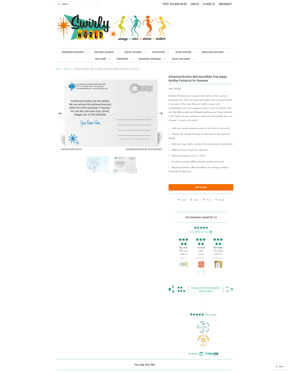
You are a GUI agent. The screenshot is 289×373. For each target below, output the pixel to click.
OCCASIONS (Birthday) (150, 58)
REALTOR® (101, 58)
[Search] (59, 4)
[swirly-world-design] (144, 29)
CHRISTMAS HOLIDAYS (213, 52)
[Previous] (60, 113)
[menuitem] (75, 52)
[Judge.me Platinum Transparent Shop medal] (203, 327)
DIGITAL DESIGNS (133, 52)
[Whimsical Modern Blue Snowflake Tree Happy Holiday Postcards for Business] (110, 113)
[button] (199, 272)
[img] (201, 228)
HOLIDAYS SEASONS (105, 52)
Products (68, 69)
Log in (195, 4)
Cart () (210, 4)
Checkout (225, 4)
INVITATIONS (159, 52)
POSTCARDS (123, 58)
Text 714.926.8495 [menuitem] (175, 4)
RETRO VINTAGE (184, 52)
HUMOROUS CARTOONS (73, 52)
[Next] (160, 113)
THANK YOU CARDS (181, 58)
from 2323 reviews (199, 232)
